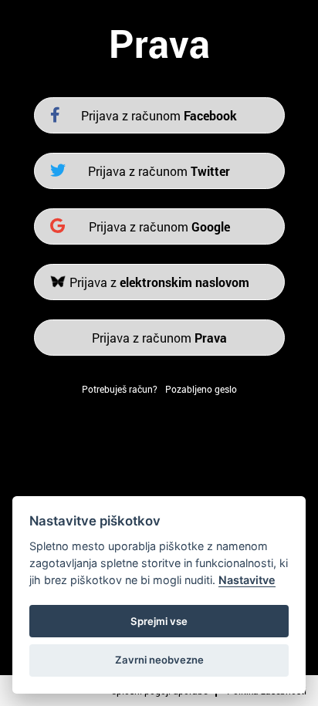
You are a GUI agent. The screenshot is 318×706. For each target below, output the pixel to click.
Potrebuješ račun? (119, 389)
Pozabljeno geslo (201, 389)
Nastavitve (247, 579)
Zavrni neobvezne (159, 660)
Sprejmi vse (159, 621)
